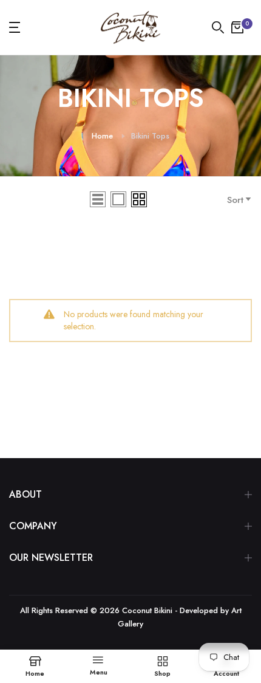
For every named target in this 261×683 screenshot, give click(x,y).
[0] (237, 27)
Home (102, 136)
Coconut (137, 610)
